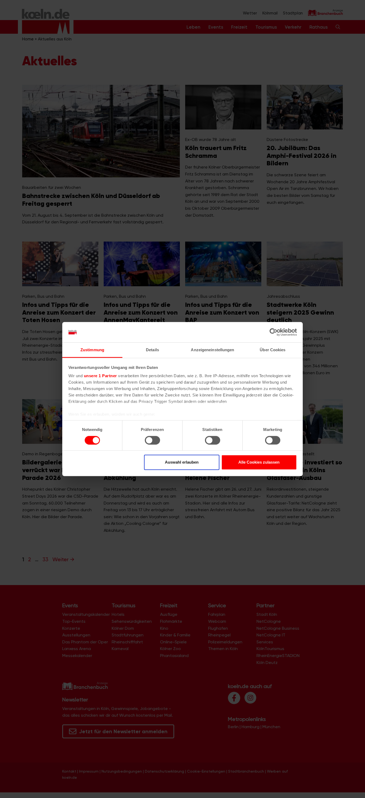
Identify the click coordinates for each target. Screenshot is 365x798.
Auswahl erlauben (182, 462)
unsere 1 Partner (100, 375)
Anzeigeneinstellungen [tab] (212, 350)
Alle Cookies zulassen (258, 462)
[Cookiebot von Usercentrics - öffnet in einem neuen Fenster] (273, 332)
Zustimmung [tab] (92, 350)
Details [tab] (152, 350)
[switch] (152, 440)
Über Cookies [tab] (272, 350)
